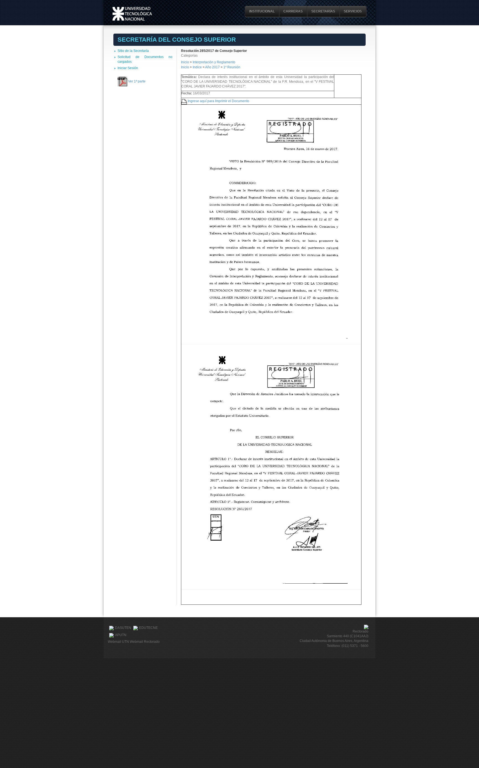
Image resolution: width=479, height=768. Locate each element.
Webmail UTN (118, 642)
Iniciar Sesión (128, 68)
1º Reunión (231, 67)
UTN (132, 14)
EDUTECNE (148, 628)
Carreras (293, 11)
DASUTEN (123, 628)
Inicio (185, 62)
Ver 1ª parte (137, 81)
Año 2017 (212, 67)
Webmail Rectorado (145, 642)
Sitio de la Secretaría (133, 51)
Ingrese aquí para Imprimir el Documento (218, 101)
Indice (197, 67)
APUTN (120, 635)
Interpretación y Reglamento (214, 62)
